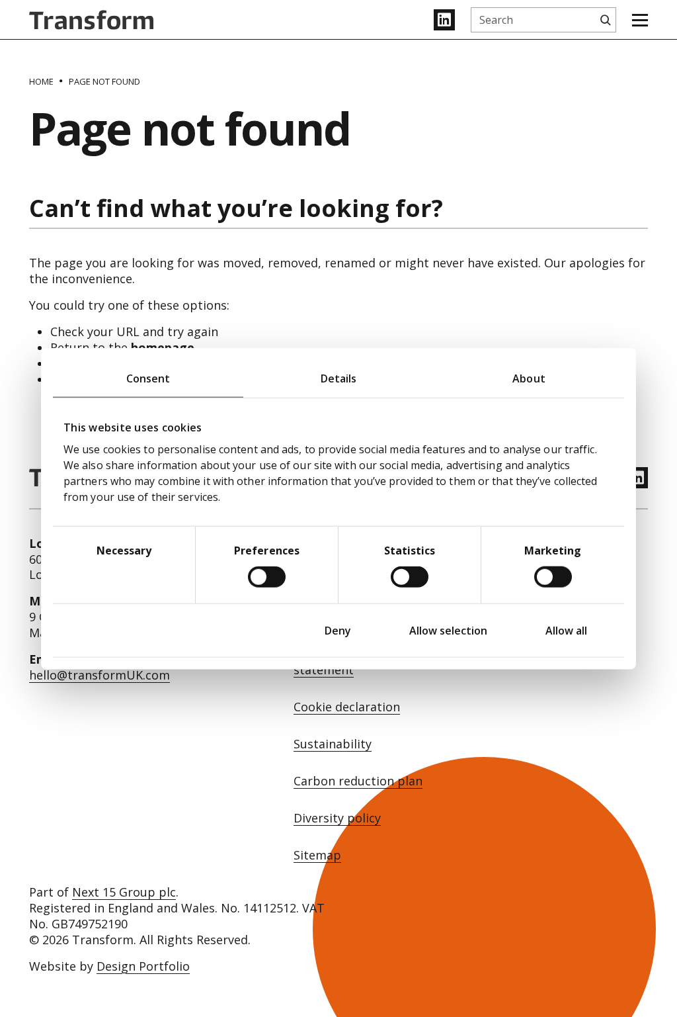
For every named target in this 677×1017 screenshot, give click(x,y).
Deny (338, 630)
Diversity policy (337, 818)
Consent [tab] (148, 378)
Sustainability (333, 744)
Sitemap (317, 855)
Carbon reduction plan (358, 781)
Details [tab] (339, 378)
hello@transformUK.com (99, 675)
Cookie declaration (347, 707)
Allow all (566, 630)
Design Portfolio (143, 966)
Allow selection (448, 630)
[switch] (267, 577)
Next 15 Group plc (124, 892)
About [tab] (528, 378)
